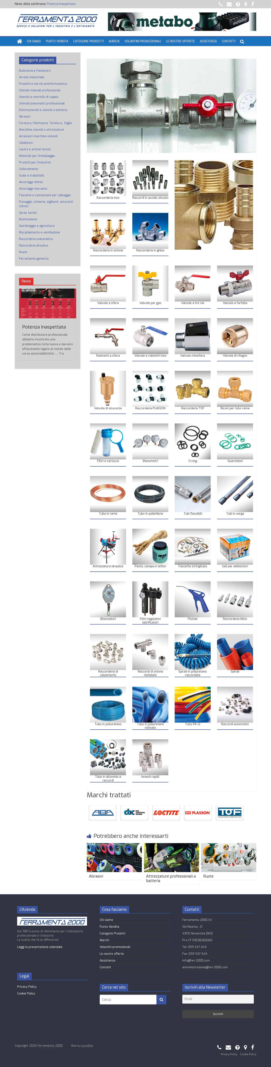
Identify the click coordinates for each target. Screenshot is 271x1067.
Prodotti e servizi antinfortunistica (43, 84)
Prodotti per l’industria (35, 162)
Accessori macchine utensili (38, 136)
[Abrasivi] (114, 846)
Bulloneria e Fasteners (35, 71)
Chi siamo (34, 41)
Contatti (228, 41)
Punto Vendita (57, 41)
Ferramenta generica (33, 259)
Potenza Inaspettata (44, 327)
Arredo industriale (31, 77)
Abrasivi (96, 876)
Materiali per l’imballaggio (37, 156)
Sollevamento (28, 169)
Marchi (114, 41)
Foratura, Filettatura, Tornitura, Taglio (45, 123)
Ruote (208, 876)
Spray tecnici (28, 213)
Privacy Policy (27, 987)
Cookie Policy (26, 994)
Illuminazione (28, 219)
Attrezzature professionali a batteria (171, 878)
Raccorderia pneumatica (64, 6)
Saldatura (26, 143)
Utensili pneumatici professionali (42, 103)
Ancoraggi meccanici (33, 189)
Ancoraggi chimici (31, 182)
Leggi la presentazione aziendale (39, 947)
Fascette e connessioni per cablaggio (45, 195)
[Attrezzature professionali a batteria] (171, 846)
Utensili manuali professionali (39, 90)
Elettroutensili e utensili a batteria (43, 110)
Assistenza (208, 41)
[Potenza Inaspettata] (47, 291)
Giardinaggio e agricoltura (37, 226)
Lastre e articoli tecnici (35, 149)
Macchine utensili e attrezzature (41, 130)
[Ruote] (228, 846)
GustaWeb (87, 1046)
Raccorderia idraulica (33, 246)
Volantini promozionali (142, 41)
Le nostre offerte (180, 41)
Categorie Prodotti (88, 41)
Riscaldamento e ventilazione (39, 232)
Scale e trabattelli (31, 176)
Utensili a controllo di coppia (38, 97)
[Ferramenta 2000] (19, 41)
